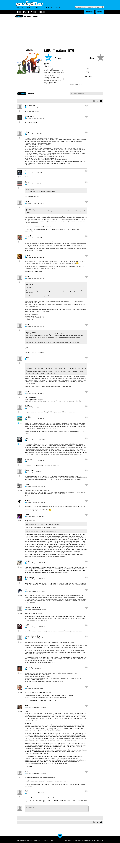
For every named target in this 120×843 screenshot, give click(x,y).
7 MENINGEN (30, 94)
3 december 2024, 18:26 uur (39, 793)
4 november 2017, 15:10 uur (39, 461)
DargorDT (28, 500)
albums (33, 12)
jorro (26, 706)
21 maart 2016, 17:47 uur (38, 393)
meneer (27, 255)
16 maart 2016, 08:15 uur (38, 359)
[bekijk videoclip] (53, 69)
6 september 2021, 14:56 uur (39, 591)
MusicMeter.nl (28, 840)
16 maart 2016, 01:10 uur (38, 278)
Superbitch (28, 438)
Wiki (66, 840)
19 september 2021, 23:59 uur (39, 609)
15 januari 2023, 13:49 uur (38, 638)
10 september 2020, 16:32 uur (39, 563)
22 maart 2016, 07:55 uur (38, 408)
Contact (70, 840)
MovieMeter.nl (20, 840)
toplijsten (42, 12)
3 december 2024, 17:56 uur (39, 773)
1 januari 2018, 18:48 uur (38, 472)
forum (18, 12)
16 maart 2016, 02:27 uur (38, 326)
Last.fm (87, 74)
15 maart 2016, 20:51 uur (38, 257)
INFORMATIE (19, 16)
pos (26, 590)
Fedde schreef (30, 284)
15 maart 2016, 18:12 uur (38, 134)
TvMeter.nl (53, 840)
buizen (37, 177)
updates (26, 12)
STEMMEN (35, 16)
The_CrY (27, 561)
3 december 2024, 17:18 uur (39, 707)
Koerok (27, 484)
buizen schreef (30, 190)
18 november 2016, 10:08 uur (39, 440)
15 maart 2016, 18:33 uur (38, 173)
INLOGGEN (99, 12)
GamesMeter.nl (45, 840)
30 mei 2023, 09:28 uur (37, 688)
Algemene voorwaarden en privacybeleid (93, 840)
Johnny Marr (29, 459)
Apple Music (88, 76)
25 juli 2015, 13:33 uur (37, 107)
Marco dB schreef (31, 332)
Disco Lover (29, 667)
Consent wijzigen (78, 840)
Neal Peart (28, 406)
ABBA (47, 50)
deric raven (28, 171)
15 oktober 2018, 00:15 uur (38, 486)
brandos (27, 515)
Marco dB (28, 236)
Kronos (27, 182)
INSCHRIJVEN (89, 12)
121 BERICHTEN (22, 94)
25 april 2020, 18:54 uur (37, 516)
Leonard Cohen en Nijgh (33, 607)
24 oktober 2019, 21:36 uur (38, 502)
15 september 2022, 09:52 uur (39, 627)
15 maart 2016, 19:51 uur (38, 203)
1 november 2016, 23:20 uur (39, 419)
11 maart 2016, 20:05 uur (38, 118)
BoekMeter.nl (37, 840)
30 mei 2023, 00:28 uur (37, 669)
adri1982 (27, 417)
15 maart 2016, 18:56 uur (38, 184)
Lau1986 (27, 625)
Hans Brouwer (29, 577)
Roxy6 (27, 686)
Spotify (87, 72)
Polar (49, 66)
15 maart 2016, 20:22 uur (38, 238)
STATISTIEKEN (27, 16)
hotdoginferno (29, 116)
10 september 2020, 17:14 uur (39, 579)
